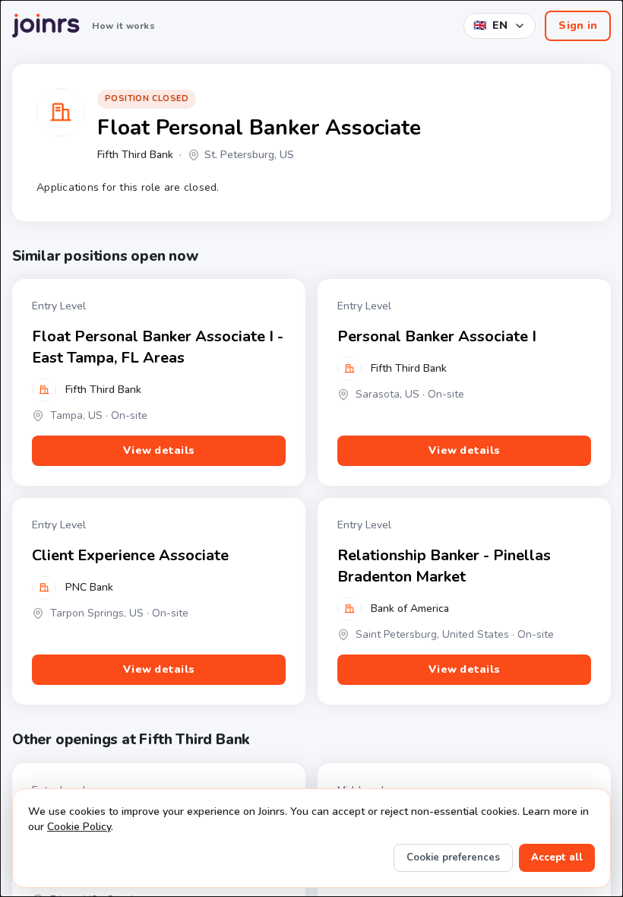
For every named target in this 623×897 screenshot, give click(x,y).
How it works (123, 26)
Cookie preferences (453, 857)
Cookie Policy (79, 826)
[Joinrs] (46, 26)
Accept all (557, 857)
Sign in (577, 25)
